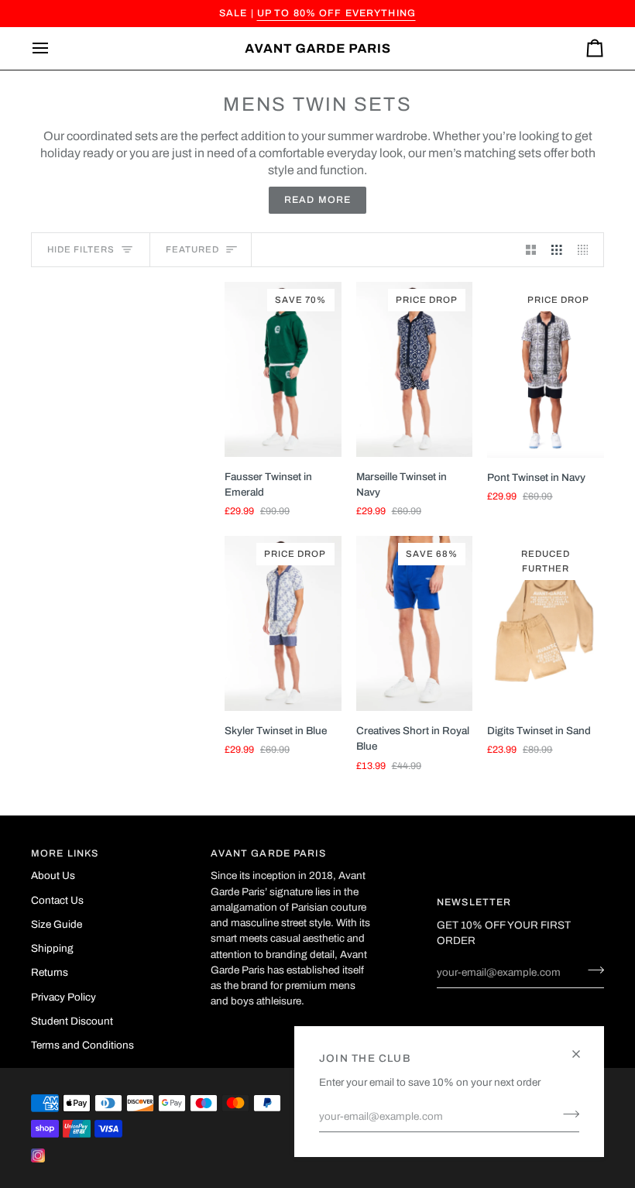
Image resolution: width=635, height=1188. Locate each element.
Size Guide (56, 924)
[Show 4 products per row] (587, 249)
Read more (317, 199)
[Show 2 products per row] (531, 249)
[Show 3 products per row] (557, 249)
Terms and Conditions (82, 1045)
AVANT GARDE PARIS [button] (268, 853)
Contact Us (57, 900)
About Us (53, 875)
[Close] (582, 1047)
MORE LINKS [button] (64, 853)
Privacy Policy (63, 997)
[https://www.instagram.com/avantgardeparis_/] (38, 1155)
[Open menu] (54, 48)
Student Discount (72, 1021)
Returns (49, 972)
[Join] (566, 1114)
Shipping (52, 948)
